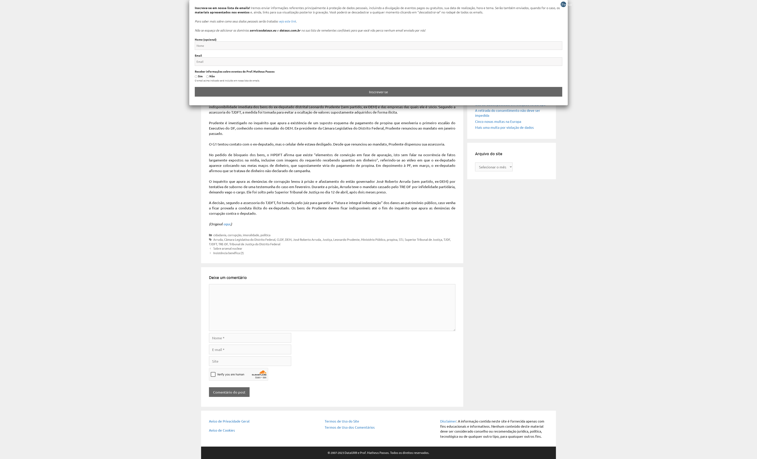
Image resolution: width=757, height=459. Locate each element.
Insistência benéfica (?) (228, 253)
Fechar (563, 4)
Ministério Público (373, 239)
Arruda (218, 239)
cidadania (219, 235)
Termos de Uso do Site (342, 421)
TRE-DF (223, 244)
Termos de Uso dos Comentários (350, 427)
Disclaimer (448, 421)
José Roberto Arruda (307, 239)
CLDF (280, 239)
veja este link (287, 21)
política (265, 235)
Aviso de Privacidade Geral (229, 421)
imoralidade (251, 235)
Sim (200, 76)
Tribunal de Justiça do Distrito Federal (254, 244)
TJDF (447, 239)
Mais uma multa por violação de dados (504, 127)
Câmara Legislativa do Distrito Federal (249, 239)
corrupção (234, 235)
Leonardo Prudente (346, 239)
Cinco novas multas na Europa (498, 121)
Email (198, 55)
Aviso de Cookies (222, 430)
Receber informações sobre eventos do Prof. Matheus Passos (235, 71)
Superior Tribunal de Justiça (423, 239)
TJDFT (213, 244)
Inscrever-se (378, 92)
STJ (401, 239)
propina (392, 239)
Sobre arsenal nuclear (227, 248)
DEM (288, 239)
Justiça (327, 239)
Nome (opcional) (205, 39)
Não (212, 76)
